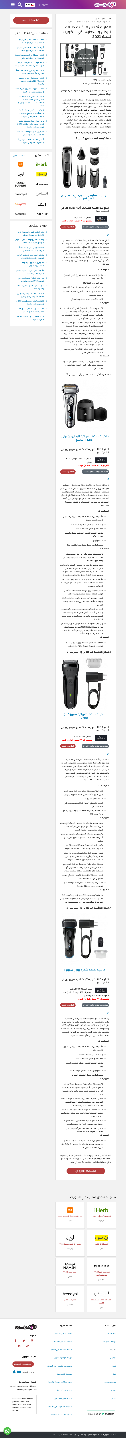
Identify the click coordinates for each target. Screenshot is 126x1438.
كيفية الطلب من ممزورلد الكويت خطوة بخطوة (30, 318)
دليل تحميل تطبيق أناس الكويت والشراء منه (30, 287)
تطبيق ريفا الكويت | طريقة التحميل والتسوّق (33, 264)
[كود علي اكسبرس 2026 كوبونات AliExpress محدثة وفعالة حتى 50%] (20, 204)
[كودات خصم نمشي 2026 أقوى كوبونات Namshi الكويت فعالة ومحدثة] (70, 1266)
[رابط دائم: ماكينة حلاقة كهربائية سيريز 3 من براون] (108, 754)
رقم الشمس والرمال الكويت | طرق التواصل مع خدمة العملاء (29, 241)
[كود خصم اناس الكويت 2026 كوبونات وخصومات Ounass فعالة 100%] (101, 1294)
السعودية (112, 1333)
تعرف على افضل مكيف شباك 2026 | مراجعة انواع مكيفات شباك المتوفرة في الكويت (31, 113)
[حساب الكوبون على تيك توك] (27, 1346)
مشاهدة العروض (85, 1170)
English (44, 4)
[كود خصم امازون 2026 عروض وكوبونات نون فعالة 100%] (101, 219)
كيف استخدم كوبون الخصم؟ (60, 1382)
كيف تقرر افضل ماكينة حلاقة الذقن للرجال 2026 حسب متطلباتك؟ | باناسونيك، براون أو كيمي (31, 101)
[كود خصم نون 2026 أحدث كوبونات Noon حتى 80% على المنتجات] (101, 1238)
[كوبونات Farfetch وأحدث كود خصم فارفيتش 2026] (20, 214)
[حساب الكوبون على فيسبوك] (15, 1340)
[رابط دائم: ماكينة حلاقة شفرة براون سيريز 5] (108, 1013)
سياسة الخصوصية (64, 1374)
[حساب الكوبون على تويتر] (23, 1340)
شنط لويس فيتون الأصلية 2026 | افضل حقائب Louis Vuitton (30, 72)
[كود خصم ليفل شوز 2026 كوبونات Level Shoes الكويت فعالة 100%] (70, 1238)
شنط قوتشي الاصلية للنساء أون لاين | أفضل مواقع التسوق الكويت (29, 64)
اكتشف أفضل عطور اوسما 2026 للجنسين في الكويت (30, 303)
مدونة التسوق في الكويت (61, 1349)
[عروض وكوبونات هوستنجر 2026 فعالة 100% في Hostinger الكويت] (101, 1266)
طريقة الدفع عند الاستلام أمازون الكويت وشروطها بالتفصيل (30, 257)
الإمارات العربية (109, 1341)
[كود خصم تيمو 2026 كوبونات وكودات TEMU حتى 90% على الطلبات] (70, 1210)
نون (101, 1248)
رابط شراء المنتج (67, 227)
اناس (101, 1307)
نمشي (70, 1276)
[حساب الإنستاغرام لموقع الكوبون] (32, 1340)
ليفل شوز (70, 1248)
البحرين (113, 1358)
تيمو (70, 1220)
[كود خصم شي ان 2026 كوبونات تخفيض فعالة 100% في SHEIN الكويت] (42, 214)
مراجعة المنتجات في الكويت (60, 1406)
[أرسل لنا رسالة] (7, 1431)
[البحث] (20, 5)
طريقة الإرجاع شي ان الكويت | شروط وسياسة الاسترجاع (31, 249)
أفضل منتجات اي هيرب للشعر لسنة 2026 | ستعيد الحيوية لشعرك (31, 81)
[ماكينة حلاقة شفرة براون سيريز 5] (84, 939)
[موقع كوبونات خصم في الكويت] (110, 18)
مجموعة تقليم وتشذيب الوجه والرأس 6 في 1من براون (84, 196)
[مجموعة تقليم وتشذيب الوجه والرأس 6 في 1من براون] (84, 167)
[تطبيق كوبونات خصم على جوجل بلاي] (19, 1372)
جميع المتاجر (100, 18)
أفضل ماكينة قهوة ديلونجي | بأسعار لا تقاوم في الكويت (31, 141)
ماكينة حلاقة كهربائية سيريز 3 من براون (85, 716)
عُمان (114, 1366)
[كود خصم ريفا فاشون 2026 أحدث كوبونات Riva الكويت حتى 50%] (42, 204)
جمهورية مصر (110, 1382)
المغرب (113, 1398)
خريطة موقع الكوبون (63, 1358)
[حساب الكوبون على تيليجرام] (19, 1346)
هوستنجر (101, 1279)
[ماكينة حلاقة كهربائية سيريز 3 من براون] (84, 683)
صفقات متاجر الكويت (63, 1341)
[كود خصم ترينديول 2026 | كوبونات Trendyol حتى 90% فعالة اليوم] (70, 1294)
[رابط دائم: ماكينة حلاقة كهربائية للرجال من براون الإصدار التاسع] (108, 479)
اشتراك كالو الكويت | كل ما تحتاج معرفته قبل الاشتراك (30, 272)
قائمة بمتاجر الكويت (63, 1333)
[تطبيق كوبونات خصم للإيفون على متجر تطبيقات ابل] (14, 1372)
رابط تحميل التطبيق (23, 1364)
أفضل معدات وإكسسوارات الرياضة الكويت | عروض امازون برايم (29, 57)
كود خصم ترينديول (64, 1390)
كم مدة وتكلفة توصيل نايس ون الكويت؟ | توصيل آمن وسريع (30, 295)
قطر (114, 1374)
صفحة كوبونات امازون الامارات (95, 227)
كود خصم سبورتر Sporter (61, 1415)
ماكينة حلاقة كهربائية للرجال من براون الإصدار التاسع (85, 438)
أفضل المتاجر (42, 155)
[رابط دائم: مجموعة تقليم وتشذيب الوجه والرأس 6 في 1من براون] (108, 234)
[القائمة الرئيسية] (12, 5)
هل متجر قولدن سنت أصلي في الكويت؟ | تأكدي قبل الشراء (31, 280)
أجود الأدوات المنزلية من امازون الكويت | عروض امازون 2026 (30, 49)
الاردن (113, 1390)
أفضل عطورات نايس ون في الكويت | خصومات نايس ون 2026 (29, 90)
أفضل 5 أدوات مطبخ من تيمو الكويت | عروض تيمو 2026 (31, 41)
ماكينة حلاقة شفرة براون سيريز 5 (84, 970)
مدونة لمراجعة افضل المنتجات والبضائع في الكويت (87, 21)
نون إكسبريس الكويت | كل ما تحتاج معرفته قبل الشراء (31, 310)
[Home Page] (105, 4)
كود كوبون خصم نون (63, 1398)
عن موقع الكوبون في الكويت (59, 1366)
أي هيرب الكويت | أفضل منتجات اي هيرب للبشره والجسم (30, 133)
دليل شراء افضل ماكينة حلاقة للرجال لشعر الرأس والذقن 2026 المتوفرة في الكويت (30, 124)
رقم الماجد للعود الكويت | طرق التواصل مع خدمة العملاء (31, 234)
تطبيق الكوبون (29, 1357)
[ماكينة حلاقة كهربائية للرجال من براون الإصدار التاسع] (84, 405)
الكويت (113, 1349)
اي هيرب (101, 1220)
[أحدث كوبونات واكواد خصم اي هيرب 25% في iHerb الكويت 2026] (101, 1210)
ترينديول (70, 1304)
